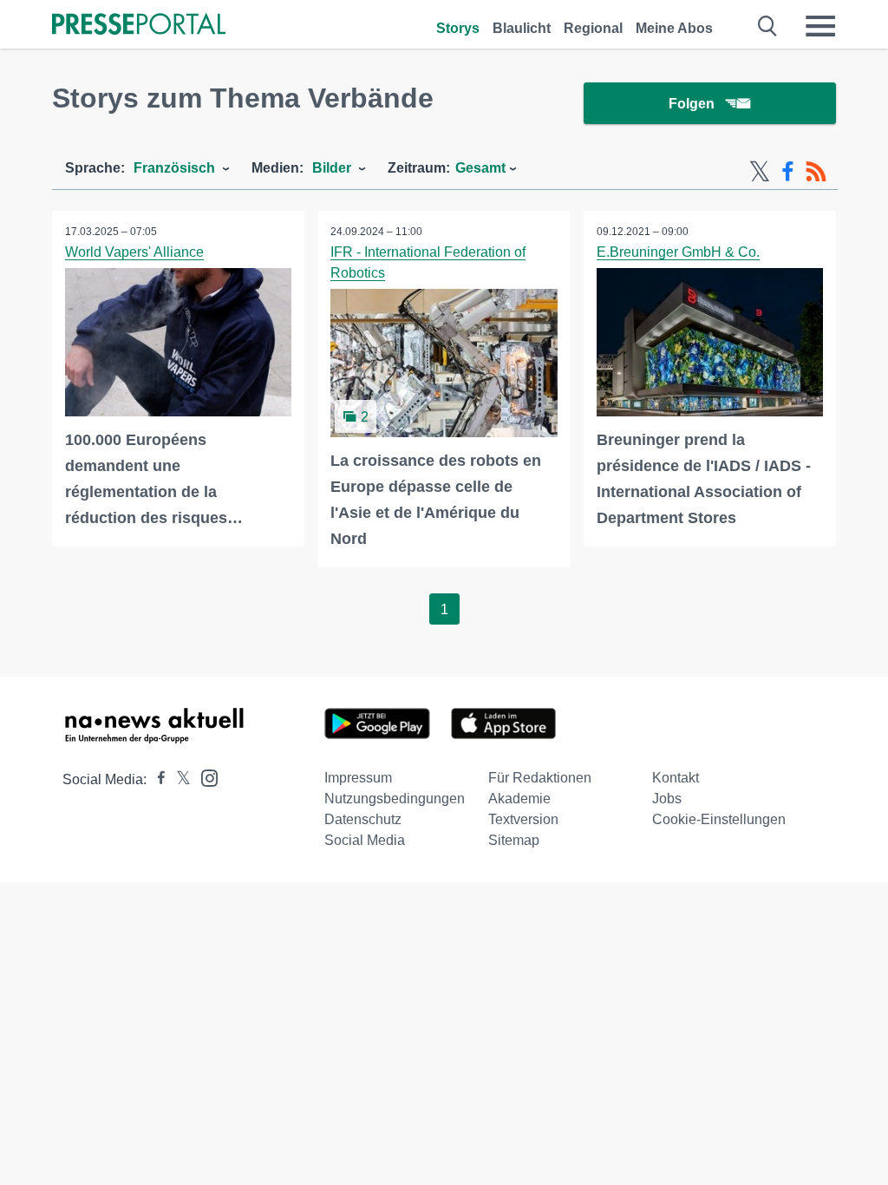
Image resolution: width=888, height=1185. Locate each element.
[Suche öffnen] (768, 26)
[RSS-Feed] (816, 171)
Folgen (692, 103)
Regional (593, 28)
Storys (458, 28)
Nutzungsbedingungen (394, 798)
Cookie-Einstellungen (719, 819)
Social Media (364, 840)
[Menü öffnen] (820, 26)
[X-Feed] (759, 171)
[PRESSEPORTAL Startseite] (138, 25)
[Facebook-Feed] (787, 171)
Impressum (358, 777)
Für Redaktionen (539, 777)
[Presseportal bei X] (178, 779)
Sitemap (513, 840)
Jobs (667, 798)
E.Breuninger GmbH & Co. (678, 252)
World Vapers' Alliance (134, 252)
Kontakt (675, 777)
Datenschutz (363, 819)
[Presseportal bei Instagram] (204, 776)
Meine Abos (674, 28)
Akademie (519, 798)
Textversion (523, 819)
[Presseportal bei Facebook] (156, 779)
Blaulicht (522, 28)
